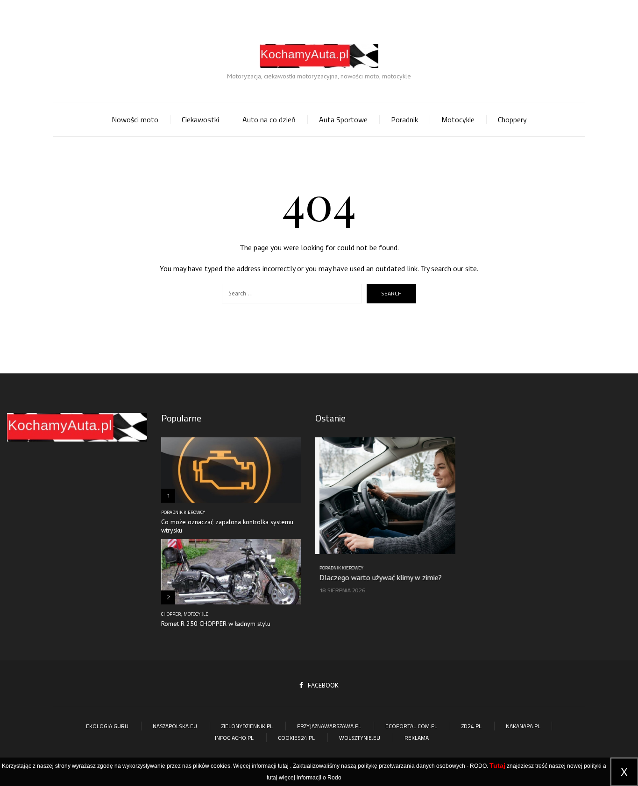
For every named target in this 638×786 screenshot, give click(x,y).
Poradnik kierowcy (183, 512)
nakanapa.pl (523, 726)
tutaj (283, 766)
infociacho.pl (234, 737)
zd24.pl (471, 726)
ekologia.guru (107, 726)
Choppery (512, 119)
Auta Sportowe (343, 119)
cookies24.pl (296, 737)
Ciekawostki (200, 119)
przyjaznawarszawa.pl (329, 726)
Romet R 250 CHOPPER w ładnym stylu (215, 623)
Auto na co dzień (269, 119)
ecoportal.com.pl (411, 726)
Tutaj (497, 765)
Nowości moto (135, 119)
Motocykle (458, 119)
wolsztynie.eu (359, 737)
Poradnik (404, 119)
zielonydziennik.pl (247, 726)
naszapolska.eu (175, 726)
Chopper (171, 614)
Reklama (416, 737)
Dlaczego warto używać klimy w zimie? (376, 577)
